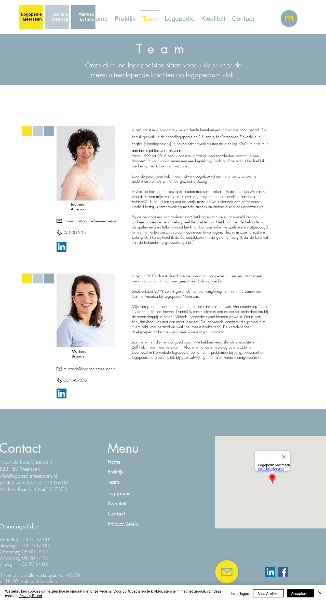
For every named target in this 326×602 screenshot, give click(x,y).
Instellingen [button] (240, 593)
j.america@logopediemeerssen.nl (90, 221)
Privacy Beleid (30, 595)
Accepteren (300, 593)
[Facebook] (283, 572)
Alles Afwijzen (268, 593)
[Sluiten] (320, 593)
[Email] (289, 18)
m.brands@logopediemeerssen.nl (90, 368)
